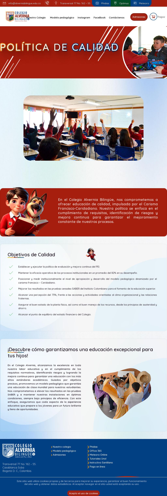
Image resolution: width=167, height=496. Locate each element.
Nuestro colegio (62, 446)
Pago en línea (97, 466)
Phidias (94, 446)
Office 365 (96, 450)
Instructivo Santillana (101, 462)
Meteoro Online (98, 454)
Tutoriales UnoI (98, 458)
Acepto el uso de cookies (83, 493)
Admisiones (59, 454)
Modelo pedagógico (64, 450)
